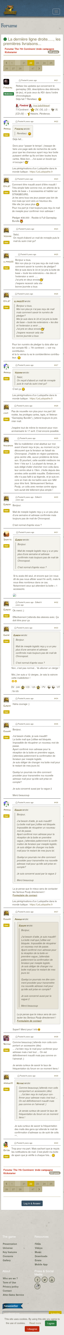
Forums (9, 48)
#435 (56, 723)
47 (33, 68)
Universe (8, 1248)
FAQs (38, 1243)
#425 (56, 254)
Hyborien (8, 446)
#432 (56, 602)
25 (51, 62)
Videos (39, 1248)
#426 (56, 293)
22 (31, 62)
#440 (56, 1143)
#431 (56, 532)
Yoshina (7, 236)
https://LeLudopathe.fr (41, 171)
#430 (56, 497)
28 (20, 68)
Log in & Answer (32, 1203)
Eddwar (7, 731)
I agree (50, 1323)
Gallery (7, 1260)
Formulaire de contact (25, 895)
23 (37, 62)
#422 (56, 121)
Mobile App (41, 1264)
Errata (38, 1260)
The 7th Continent (25, 48)
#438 (56, 1036)
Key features (10, 1252)
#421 (56, 80)
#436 (56, 802)
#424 (56, 228)
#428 (56, 405)
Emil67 (6, 186)
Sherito (7, 540)
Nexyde (7, 1044)
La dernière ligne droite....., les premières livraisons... (32, 41)
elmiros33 (8, 262)
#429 (56, 438)
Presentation (10, 1243)
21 (24, 62)
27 (13, 68)
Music (38, 1252)
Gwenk (6, 635)
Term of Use (9, 1282)
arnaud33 (8, 1083)
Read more (35, 1323)
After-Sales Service (13, 1294)
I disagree (32, 1329)
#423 (56, 178)
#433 (56, 627)
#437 (56, 911)
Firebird (7, 88)
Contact (7, 1290)
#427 (56, 365)
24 (44, 62)
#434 (56, 698)
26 (6, 68)
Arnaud (7, 129)
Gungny (7, 504)
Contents (8, 1256)
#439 (56, 1075)
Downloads (41, 1256)
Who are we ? (10, 1278)
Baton (6, 1150)
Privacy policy (11, 1286)
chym (5, 413)
